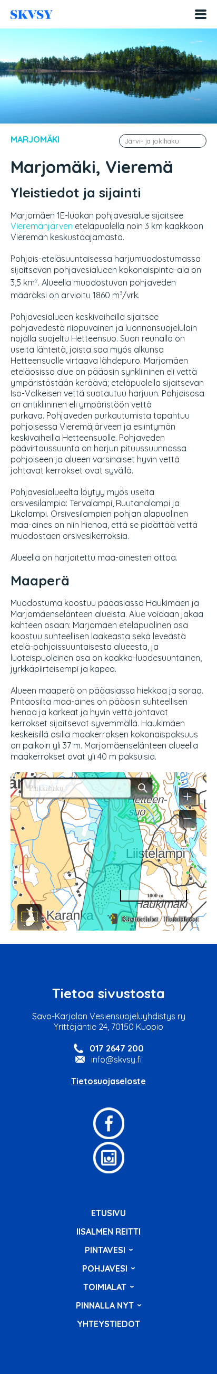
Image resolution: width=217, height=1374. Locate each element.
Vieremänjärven (42, 226)
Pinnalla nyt (105, 1305)
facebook (108, 1123)
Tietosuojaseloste (108, 1081)
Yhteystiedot (108, 1324)
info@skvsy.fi (116, 1059)
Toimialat (104, 1287)
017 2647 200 (117, 1048)
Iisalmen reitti (32, 14)
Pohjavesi (104, 1268)
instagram (108, 1157)
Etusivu (108, 1213)
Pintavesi (105, 1250)
